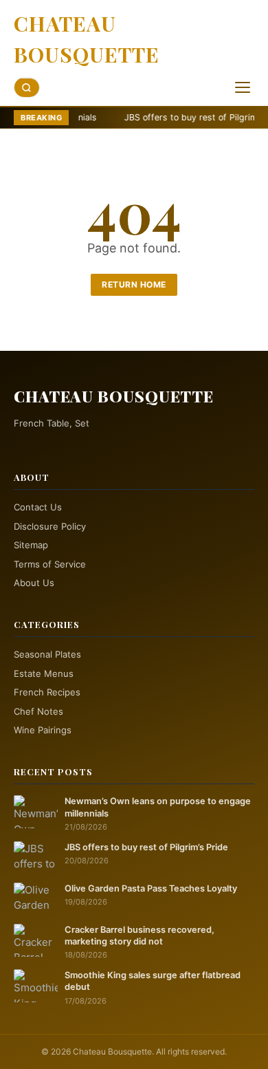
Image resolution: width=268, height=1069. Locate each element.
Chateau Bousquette (86, 39)
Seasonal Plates (47, 654)
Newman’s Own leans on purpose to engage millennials (158, 807)
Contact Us (38, 506)
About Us (34, 582)
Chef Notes (38, 711)
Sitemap (31, 544)
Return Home (134, 284)
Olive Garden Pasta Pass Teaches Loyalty (151, 888)
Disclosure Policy (50, 526)
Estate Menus (44, 673)
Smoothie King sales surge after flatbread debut (153, 981)
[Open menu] (242, 87)
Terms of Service (50, 564)
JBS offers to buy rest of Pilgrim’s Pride (180, 117)
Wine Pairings (42, 729)
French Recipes (47, 692)
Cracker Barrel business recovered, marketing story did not (139, 936)
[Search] (26, 87)
